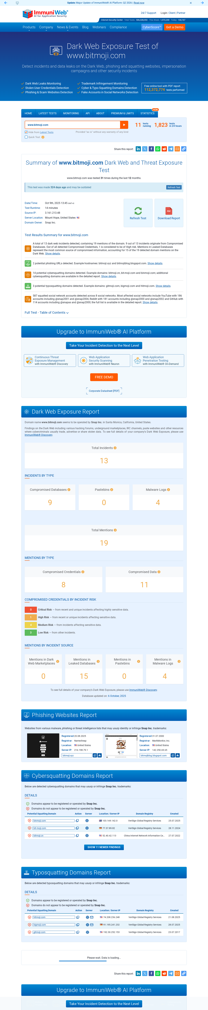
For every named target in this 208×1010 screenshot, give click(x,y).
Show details (52, 253)
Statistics (149, 112)
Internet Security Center (112, 20)
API (88, 113)
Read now (139, 2)
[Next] (202, 3)
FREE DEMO (104, 377)
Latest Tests (48, 113)
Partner (181, 13)
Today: (174, 20)
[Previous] (5, 3)
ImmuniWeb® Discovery (38, 435)
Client (172, 13)
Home (28, 113)
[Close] (190, 3)
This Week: (154, 20)
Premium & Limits (122, 113)
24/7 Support (148, 13)
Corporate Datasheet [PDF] (104, 390)
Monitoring (71, 113)
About (100, 113)
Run (124, 125)
